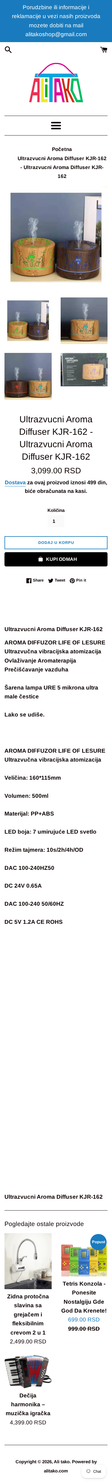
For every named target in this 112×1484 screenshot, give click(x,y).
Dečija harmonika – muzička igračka (28, 1404)
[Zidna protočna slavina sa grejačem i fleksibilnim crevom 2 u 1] (28, 1261)
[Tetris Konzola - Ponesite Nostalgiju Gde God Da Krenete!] (84, 1254)
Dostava (15, 482)
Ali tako (62, 1461)
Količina (56, 510)
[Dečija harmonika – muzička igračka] (28, 1371)
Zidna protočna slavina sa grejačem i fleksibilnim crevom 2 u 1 (28, 1314)
